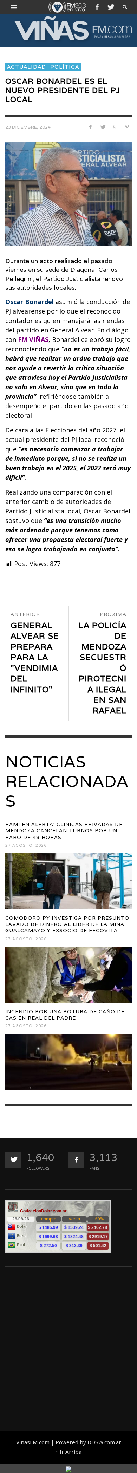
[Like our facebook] (76, 1160)
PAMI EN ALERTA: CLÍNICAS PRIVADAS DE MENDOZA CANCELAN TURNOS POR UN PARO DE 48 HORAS (64, 830)
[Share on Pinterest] (127, 127)
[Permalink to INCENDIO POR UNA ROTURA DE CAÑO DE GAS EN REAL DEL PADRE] (68, 1062)
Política (64, 66)
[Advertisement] (68, 1345)
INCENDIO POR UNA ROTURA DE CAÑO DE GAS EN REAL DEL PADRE (65, 1014)
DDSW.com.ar (104, 1442)
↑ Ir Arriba (68, 1451)
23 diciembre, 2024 (28, 127)
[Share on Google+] (114, 127)
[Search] (14, 7)
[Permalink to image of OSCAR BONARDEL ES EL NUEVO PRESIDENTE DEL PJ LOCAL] (68, 193)
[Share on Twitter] (102, 127)
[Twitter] (110, 7)
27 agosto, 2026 (26, 845)
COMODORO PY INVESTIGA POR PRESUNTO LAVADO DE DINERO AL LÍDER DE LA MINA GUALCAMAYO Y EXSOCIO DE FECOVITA (67, 924)
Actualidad (26, 66)
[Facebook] (97, 7)
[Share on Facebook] (90, 127)
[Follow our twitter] (13, 1160)
